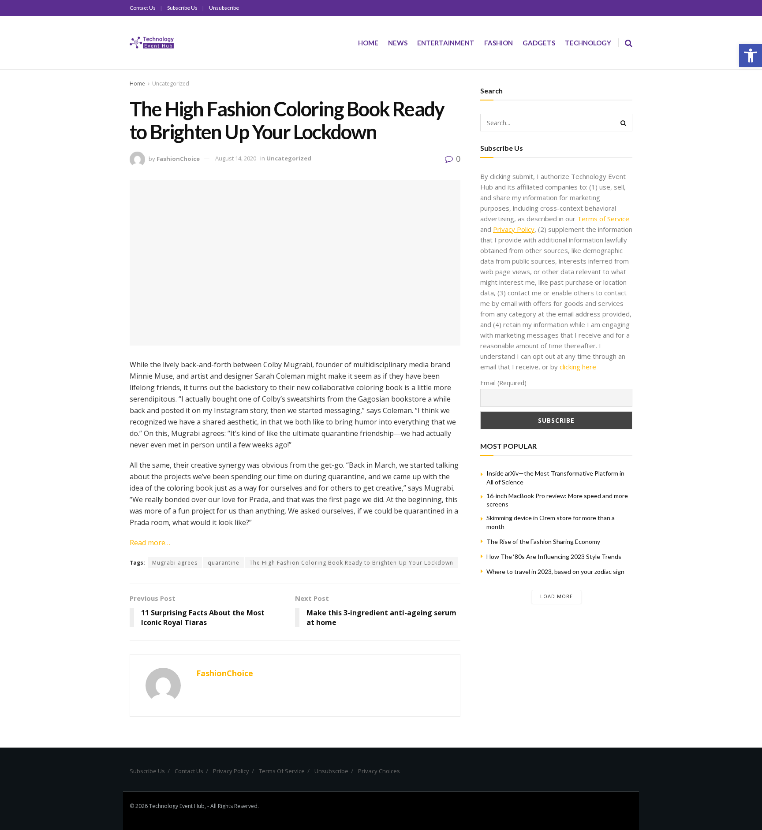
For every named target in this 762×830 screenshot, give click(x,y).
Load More (556, 596)
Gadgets (539, 43)
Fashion (498, 43)
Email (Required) (503, 383)
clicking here (578, 366)
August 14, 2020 (235, 158)
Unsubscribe (224, 7)
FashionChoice (178, 158)
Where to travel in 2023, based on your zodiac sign (555, 571)
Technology (588, 43)
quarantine (223, 562)
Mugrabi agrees (175, 562)
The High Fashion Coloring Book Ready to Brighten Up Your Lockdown (351, 562)
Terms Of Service (282, 771)
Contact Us (143, 7)
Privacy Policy (513, 229)
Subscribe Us (182, 7)
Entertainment (445, 43)
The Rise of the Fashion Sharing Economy (543, 541)
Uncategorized (170, 83)
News (397, 43)
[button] (750, 55)
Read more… (150, 542)
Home (368, 43)
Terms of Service (603, 218)
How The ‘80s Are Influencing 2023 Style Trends (553, 556)
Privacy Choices (379, 771)
